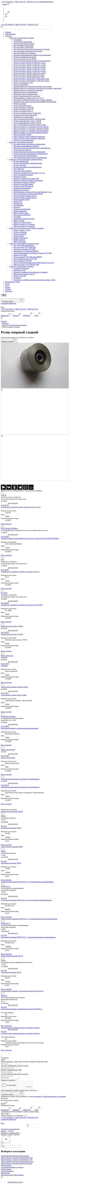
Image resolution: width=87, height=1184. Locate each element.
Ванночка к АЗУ (20, 270)
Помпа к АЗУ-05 (20, 276)
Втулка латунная (20, 165)
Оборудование (10, 34)
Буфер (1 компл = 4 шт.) (22, 230)
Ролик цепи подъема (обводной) (25, 115)
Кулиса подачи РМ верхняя (23, 186)
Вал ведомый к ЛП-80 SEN (23, 45)
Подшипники (18, 205)
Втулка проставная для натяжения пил (27, 167)
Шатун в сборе (19, 220)
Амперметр (18, 40)
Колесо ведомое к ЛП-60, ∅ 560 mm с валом (30, 63)
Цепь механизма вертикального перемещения (30, 157)
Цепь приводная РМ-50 (22, 215)
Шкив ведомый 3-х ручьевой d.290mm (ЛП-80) (31, 133)
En (8, 12)
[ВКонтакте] (8, 487)
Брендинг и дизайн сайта (10, 1133)
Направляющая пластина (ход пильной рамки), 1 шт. (33, 192)
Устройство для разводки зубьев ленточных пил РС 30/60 (21, 605)
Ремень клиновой (20, 104)
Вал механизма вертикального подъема (28, 51)
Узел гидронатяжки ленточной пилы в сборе (30, 125)
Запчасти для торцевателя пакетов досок (24, 243)
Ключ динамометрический (23, 175)
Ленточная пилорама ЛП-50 (11, 972)
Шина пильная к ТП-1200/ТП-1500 (26, 264)
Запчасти (8, 36)
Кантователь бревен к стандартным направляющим (19, 728)
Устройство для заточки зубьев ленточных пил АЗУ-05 (21, 507)
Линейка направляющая (22, 188)
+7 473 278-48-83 (7, 24)
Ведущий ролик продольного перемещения (29, 144)
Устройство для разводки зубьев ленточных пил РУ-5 (20, 572)
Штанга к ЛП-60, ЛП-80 (22, 134)
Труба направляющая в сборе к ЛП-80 (27, 123)
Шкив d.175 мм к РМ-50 (22, 222)
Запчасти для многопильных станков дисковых (26, 228)
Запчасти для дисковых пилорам (21, 142)
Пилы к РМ (18, 201)
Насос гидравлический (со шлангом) (27, 96)
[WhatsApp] (25, 487)
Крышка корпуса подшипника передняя (28, 90)
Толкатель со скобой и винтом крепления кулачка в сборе (34, 280)
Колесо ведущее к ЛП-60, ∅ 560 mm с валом (30, 65)
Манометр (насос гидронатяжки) (25, 92)
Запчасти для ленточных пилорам (21, 38)
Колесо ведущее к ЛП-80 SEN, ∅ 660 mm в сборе (31, 81)
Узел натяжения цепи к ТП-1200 (25, 259)
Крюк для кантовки (8, 750)
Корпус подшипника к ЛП (23, 83)
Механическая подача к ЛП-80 (12, 626)
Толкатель (17, 278)
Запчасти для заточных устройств (21, 266)
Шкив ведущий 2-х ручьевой (24, 226)
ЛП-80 (3, 851)
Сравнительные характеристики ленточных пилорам (20, 1028)
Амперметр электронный (23, 42)
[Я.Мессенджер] (3, 487)
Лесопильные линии (12, 282)
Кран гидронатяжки (21, 84)
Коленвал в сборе (20, 177)
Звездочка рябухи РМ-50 (22, 171)
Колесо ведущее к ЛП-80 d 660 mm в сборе (29, 77)
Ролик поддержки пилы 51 (23, 111)
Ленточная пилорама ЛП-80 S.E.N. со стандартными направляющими (26, 900)
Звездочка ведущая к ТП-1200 (24, 249)
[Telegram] (19, 487)
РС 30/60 (4, 593)
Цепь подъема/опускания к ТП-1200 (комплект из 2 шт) (34, 263)
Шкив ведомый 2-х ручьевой (24, 224)
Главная (8, 32)
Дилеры (8, 289)
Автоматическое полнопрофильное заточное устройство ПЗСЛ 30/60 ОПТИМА (30, 538)
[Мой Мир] (31, 487)
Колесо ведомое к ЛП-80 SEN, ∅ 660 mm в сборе (31, 79)
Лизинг (8, 287)
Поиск (4, 4)
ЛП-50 (3, 960)
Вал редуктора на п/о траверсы (25, 53)
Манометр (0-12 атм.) (21, 190)
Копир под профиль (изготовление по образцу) (31, 272)
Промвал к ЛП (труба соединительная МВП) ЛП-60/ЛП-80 (35, 102)
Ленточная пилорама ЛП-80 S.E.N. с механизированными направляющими (28, 937)
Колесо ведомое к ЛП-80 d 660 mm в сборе (29, 75)
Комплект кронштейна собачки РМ (26, 178)
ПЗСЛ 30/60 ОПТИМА (9, 528)
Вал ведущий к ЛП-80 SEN (23, 47)
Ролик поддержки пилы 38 (23, 109)
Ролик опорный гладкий (22, 105)
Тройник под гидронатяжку (24, 117)
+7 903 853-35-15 (32, 24)
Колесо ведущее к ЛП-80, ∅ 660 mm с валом (30, 73)
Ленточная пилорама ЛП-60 (11, 828)
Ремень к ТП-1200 (20, 255)
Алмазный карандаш (21, 268)
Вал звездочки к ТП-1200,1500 (25, 247)
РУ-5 (2, 560)
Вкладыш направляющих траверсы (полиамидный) (32, 55)
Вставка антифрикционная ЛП (25, 57)
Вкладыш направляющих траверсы (26, 146)
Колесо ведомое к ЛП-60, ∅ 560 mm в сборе (29, 67)
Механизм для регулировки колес (26, 94)
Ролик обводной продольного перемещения (29, 152)
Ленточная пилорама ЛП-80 (11, 863)
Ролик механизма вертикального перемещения (31, 154)
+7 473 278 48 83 (7, 2)
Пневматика (18, 203)
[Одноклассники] (14, 487)
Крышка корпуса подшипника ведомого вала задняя (32, 86)
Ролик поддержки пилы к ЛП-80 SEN (27, 113)
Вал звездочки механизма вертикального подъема (32, 49)
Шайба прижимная (20, 238)
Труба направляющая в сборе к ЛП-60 (27, 121)
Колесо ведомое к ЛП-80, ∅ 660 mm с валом (30, 71)
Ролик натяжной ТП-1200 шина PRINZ (28, 257)
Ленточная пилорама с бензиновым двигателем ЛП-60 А (21, 1009)
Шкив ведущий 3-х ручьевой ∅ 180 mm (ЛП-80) (31, 131)
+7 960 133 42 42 (19, 2)
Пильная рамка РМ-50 (22, 199)
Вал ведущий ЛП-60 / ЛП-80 (24, 43)
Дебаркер (4, 666)
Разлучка (17, 207)
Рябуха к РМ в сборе (21, 213)
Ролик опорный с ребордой (23, 107)
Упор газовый (19, 236)
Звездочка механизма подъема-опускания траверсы (32, 61)
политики (38, 1096)
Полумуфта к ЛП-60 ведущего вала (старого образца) (33, 100)
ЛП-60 (3, 816)
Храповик (17, 217)
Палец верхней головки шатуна (25, 198)
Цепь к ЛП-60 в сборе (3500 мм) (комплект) (29, 136)
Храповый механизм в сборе (24, 219)
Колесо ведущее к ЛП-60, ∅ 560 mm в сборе (30, 69)
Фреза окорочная (7, 656)
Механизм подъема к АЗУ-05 (24, 274)
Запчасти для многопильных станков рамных (25, 159)
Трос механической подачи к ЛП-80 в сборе (29, 119)
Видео (7, 284)
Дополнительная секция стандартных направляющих (20, 779)
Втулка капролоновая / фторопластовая (28, 163)
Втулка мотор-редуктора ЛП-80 (25, 59)
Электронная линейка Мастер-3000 (13, 695)
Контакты (8, 291)
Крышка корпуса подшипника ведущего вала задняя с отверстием (37, 88)
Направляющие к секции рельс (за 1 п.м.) (29, 98)
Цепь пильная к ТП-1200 (23, 261)
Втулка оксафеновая (21, 161)
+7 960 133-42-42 (19, 24)
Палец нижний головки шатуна (25, 196)
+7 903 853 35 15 (32, 2)
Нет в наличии (6, 524)
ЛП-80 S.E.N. (6, 886)
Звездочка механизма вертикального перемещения (32, 148)
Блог (2, 307)
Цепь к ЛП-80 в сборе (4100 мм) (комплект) (29, 138)
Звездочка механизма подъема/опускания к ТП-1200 (32, 253)
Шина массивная (20, 241)
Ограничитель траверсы (22, 150)
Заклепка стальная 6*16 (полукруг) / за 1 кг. (29, 173)
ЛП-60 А (4, 996)
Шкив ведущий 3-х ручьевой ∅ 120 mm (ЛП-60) (31, 127)
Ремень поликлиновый (22, 209)
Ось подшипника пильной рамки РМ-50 (28, 194)
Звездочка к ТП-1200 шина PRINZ (26, 251)
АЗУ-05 (3, 495)
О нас (7, 285)
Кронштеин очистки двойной (24, 182)
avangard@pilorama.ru (45, 2)
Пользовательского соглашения (54, 1096)
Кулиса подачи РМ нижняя (23, 184)
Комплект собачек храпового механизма (28, 180)
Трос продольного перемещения (25, 155)
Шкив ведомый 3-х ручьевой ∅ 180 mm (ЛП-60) (31, 129)
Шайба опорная (19, 240)
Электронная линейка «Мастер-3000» (14, 687)
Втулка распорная (20, 232)
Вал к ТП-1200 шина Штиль (24, 245)
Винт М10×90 (19, 169)
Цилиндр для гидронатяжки (24, 140)
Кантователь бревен (8, 716)
